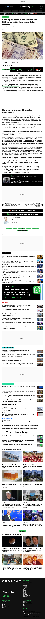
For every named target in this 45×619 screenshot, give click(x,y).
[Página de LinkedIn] (14, 581)
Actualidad (4, 604)
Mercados (4, 602)
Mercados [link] (21, 11)
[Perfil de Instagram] (12, 581)
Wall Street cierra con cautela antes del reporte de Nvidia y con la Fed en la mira (32, 526)
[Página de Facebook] (3, 581)
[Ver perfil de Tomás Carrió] (7, 220)
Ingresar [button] (41, 6)
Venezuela (25, 587)
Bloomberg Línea (35, 228)
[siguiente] (42, 205)
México (24, 584)
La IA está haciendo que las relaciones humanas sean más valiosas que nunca (20, 425)
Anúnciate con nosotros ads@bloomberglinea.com (32, 612)
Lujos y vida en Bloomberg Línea (12, 534)
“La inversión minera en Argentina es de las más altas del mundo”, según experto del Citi (13, 205)
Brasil (24, 583)
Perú (24, 589)
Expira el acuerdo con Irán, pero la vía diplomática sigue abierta (18, 436)
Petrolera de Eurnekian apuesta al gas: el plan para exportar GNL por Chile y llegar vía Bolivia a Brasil (18, 276)
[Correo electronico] (12, 222)
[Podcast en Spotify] (20, 581)
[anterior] (3, 205)
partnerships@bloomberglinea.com (29, 611)
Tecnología (25, 604)
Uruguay (24, 592)
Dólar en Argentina (22, 228)
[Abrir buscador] (6, 7)
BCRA (15, 228)
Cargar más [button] (22, 531)
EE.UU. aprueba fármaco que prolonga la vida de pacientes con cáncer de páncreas (12, 486)
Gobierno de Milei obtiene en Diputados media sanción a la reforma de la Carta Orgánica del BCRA (17, 306)
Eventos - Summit (26, 610)
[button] (3, 66)
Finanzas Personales (5, 606)
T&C (24, 605)
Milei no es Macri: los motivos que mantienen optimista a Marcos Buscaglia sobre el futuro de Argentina (18, 355)
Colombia (25, 586)
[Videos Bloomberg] (22, 432)
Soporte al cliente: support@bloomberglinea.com (31, 613)
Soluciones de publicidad (27, 614)
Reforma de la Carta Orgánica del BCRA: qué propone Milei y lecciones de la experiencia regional (17, 364)
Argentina (5, 16)
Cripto (3, 605)
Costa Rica (25, 593)
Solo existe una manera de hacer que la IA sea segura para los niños (18, 421)
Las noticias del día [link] (7, 11)
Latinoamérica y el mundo (27, 582)
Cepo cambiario (9, 228)
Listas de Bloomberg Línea (6, 608)
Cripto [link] (33, 11)
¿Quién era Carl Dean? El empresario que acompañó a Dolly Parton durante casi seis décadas (32, 568)
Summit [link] (27, 11)
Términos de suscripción (27, 603)
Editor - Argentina (15, 219)
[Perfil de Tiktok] (17, 581)
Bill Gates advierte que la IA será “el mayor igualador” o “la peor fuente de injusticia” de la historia (11, 506)
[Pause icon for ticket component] (3, 13)
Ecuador (24, 590)
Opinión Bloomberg (7, 418)
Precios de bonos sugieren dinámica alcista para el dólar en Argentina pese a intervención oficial (17, 359)
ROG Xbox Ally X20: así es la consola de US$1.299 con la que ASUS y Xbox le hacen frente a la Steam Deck (11, 568)
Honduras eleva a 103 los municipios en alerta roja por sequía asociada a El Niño (32, 466)
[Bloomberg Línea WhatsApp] (22, 292)
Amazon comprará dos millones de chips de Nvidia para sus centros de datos (11, 466)
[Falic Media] (41, 8)
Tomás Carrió (6, 62)
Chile (24, 588)
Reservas (28, 228)
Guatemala (25, 596)
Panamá (24, 591)
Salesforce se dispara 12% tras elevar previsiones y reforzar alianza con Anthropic (32, 506)
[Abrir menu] (3, 7)
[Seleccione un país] (15, 7)
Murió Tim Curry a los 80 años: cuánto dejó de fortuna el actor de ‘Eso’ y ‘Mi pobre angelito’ (32, 550)
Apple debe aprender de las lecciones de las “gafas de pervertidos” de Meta (19, 428)
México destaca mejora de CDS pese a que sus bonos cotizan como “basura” (32, 485)
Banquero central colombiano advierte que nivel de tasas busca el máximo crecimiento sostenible (12, 525)
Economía (4, 601)
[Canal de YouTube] (9, 581)
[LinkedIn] (16, 222)
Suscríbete (25, 601)
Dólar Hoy (4, 603)
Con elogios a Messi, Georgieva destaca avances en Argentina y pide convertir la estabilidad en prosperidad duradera (18, 396)
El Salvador (25, 594)
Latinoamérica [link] (39, 11)
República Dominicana (27, 595)
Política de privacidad (27, 602)
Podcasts (4, 607)
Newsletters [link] (15, 11)
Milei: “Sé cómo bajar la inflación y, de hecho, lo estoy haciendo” (18, 386)
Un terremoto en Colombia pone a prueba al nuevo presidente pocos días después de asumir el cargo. (18, 440)
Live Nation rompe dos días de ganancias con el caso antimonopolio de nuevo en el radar (15, 310)
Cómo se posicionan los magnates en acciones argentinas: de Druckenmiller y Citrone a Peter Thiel (18, 262)
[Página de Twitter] (6, 581)
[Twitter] (14, 222)
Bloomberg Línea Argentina (22, 230)
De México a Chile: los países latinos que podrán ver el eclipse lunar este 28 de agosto (12, 550)
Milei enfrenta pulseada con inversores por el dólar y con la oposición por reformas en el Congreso (32, 205)
